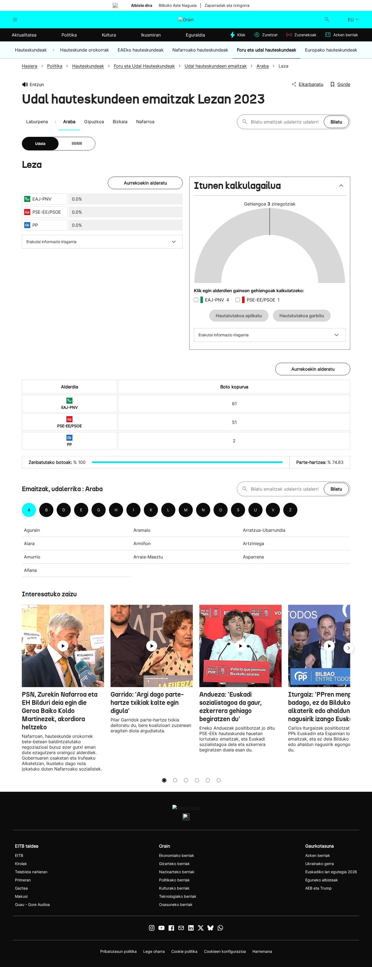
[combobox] (286, 122)
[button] (270, 188)
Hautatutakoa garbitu (301, 315)
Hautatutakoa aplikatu (239, 315)
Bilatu (336, 122)
